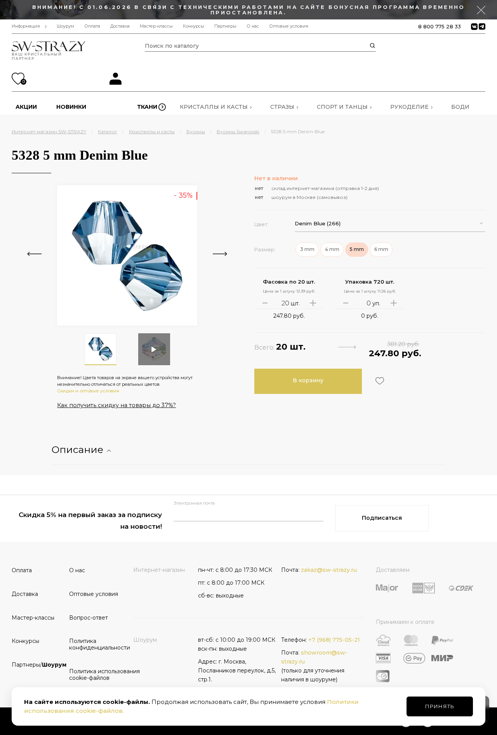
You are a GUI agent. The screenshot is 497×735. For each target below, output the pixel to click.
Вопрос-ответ (88, 617)
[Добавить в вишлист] (379, 381)
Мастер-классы (156, 26)
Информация (26, 26)
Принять (439, 706)
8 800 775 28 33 (439, 26)
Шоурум (65, 26)
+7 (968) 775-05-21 (334, 639)
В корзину (308, 380)
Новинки (71, 106)
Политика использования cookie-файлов (95, 674)
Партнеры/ (38, 664)
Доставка (120, 26)
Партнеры (225, 26)
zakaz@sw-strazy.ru (329, 569)
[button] (390, 223)
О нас (253, 26)
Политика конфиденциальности (95, 644)
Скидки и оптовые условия (88, 391)
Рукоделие (409, 106)
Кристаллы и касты (214, 106)
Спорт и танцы (342, 106)
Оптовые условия (288, 26)
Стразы (282, 106)
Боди (460, 106)
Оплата (92, 26)
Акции (26, 106)
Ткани (147, 106)
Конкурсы (193, 26)
